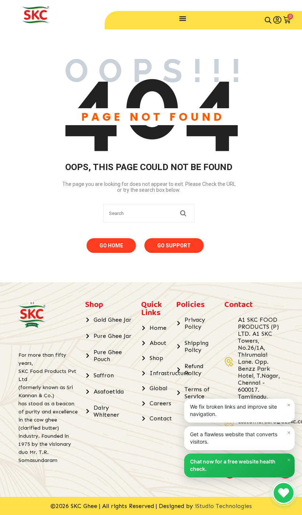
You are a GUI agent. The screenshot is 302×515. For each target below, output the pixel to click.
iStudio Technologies (223, 505)
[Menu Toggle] (182, 18)
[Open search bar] (268, 20)
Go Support (174, 245)
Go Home (111, 245)
